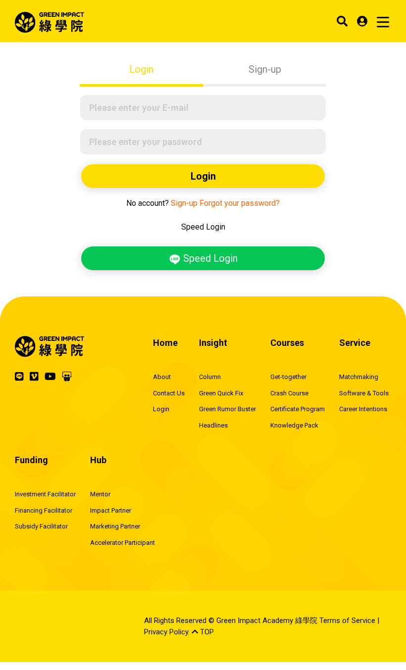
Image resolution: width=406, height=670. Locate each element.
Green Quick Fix (221, 393)
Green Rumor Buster (227, 409)
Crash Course (289, 393)
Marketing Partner (115, 526)
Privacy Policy (166, 631)
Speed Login (209, 258)
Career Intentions (363, 409)
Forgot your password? (240, 203)
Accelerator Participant (122, 542)
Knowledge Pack (294, 425)
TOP (206, 631)
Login (141, 69)
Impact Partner (110, 510)
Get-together (288, 377)
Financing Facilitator (43, 510)
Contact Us (169, 393)
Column (210, 377)
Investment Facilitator (45, 494)
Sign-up (265, 69)
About (162, 377)
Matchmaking (358, 377)
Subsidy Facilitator (41, 526)
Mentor (100, 494)
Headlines (213, 425)
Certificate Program (297, 409)
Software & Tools (364, 393)
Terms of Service (347, 620)
